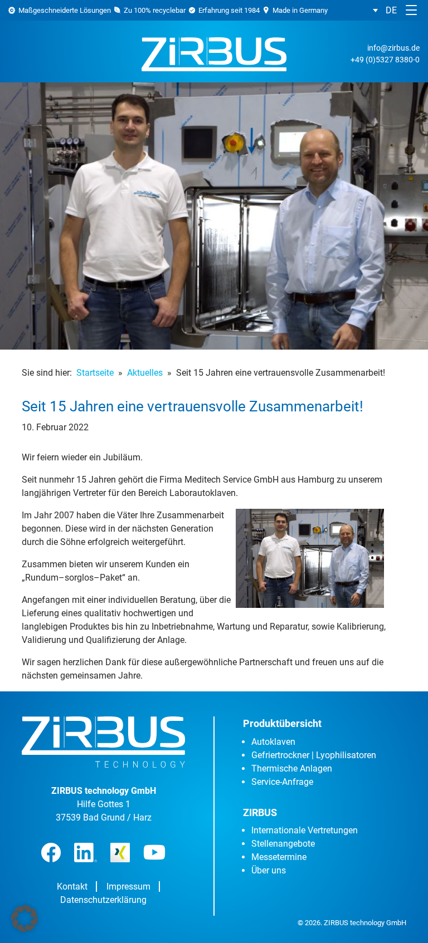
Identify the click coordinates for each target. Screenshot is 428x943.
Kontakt (72, 886)
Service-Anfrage (282, 782)
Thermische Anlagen (291, 768)
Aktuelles (145, 372)
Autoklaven (273, 741)
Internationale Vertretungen (304, 830)
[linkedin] (86, 852)
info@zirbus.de (393, 47)
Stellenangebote (283, 843)
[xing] (120, 852)
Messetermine (279, 857)
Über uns (268, 870)
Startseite (95, 372)
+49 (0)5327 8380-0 (385, 59)
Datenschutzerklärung (103, 900)
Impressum (128, 886)
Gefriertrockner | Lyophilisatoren (313, 755)
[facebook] (51, 852)
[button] (384, 10)
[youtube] (154, 852)
